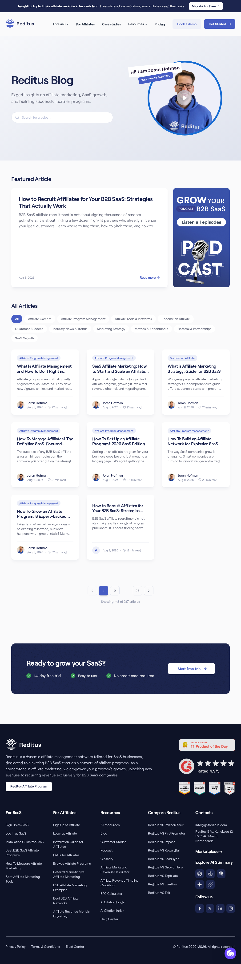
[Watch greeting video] (179, 98)
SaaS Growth (24, 338)
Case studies (111, 24)
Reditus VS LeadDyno (163, 859)
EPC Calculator (111, 894)
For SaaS (59, 24)
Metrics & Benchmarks (151, 329)
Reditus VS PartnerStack (166, 825)
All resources (110, 825)
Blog (103, 833)
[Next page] (148, 590)
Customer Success (29, 329)
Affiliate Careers (40, 319)
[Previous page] (92, 590)
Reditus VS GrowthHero (165, 867)
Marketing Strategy (111, 329)
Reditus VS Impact (161, 842)
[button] (230, 953)
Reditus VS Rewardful (164, 850)
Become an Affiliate (175, 319)
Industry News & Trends (70, 329)
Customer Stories (113, 842)
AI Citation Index (112, 910)
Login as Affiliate (65, 833)
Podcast (106, 850)
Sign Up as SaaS (17, 825)
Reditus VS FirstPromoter (166, 833)
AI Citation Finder (113, 902)
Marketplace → (208, 851)
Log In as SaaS (16, 833)
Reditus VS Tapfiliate (163, 876)
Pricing (160, 24)
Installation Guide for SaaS (25, 842)
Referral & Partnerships (194, 329)
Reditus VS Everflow (162, 884)
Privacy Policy (16, 946)
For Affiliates (85, 24)
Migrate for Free (204, 6)
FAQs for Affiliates (66, 855)
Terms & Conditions (45, 946)
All (17, 319)
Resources (136, 24)
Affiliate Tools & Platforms (133, 319)
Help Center (109, 919)
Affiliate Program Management (83, 319)
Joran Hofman (37, 403)
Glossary (106, 859)
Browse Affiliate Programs (72, 863)
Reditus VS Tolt (159, 893)
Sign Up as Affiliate (66, 825)
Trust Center (75, 946)
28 (138, 591)
